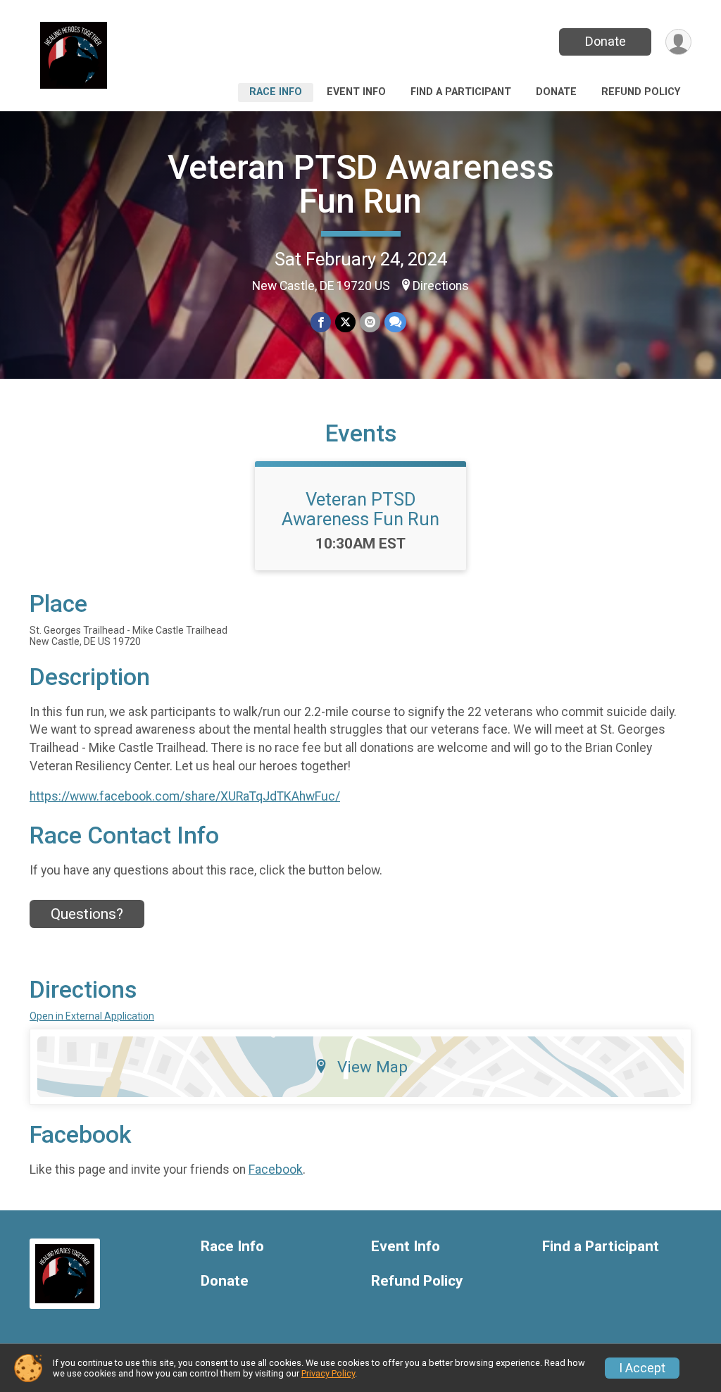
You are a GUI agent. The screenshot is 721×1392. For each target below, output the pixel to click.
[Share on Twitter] (345, 322)
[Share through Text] (395, 322)
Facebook (276, 1169)
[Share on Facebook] (321, 322)
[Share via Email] (370, 322)
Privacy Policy (328, 1373)
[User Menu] (678, 42)
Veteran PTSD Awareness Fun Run (361, 184)
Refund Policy (640, 92)
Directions (441, 286)
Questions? (87, 913)
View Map (372, 1067)
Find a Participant (460, 92)
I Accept (642, 1368)
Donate (605, 41)
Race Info (275, 92)
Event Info (356, 92)
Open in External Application (92, 1016)
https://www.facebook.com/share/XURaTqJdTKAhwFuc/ (185, 796)
